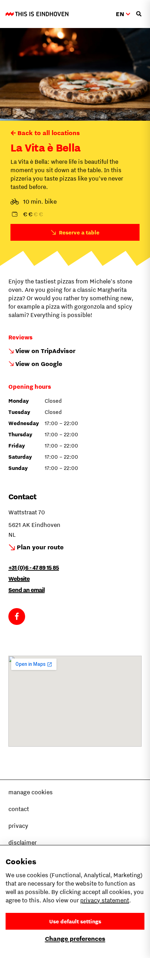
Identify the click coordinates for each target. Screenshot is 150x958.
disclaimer (22, 842)
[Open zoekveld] (138, 14)
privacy (18, 826)
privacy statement (104, 900)
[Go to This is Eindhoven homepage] (37, 14)
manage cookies (30, 792)
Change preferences (75, 939)
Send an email (26, 590)
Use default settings (75, 921)
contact (18, 809)
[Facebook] (16, 616)
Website (19, 579)
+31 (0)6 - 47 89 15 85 (33, 567)
